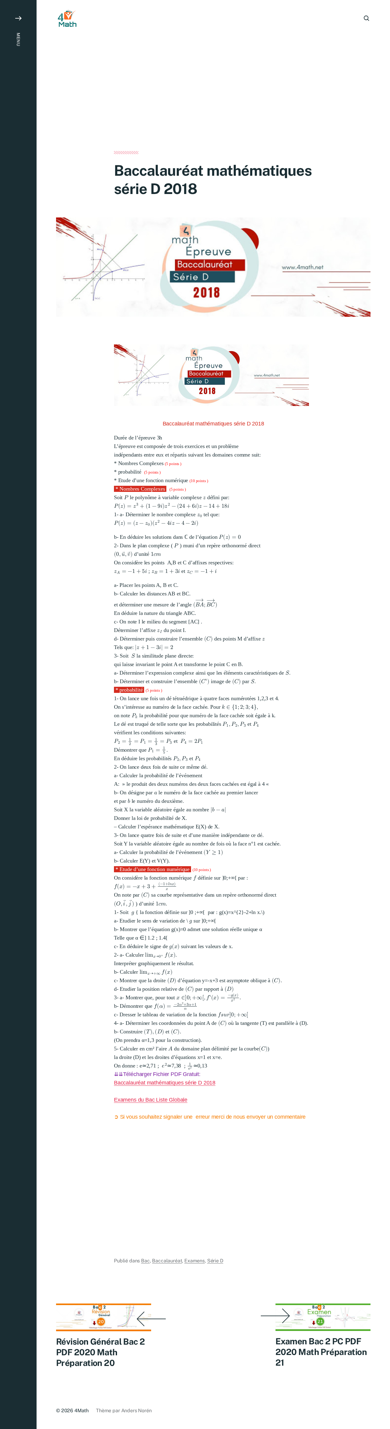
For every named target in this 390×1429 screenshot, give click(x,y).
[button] (18, 714)
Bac (145, 1261)
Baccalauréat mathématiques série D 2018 (164, 1083)
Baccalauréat (167, 1261)
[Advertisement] (213, 106)
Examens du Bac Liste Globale (150, 1100)
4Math (81, 1410)
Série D (215, 1261)
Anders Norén (136, 1410)
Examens (194, 1261)
